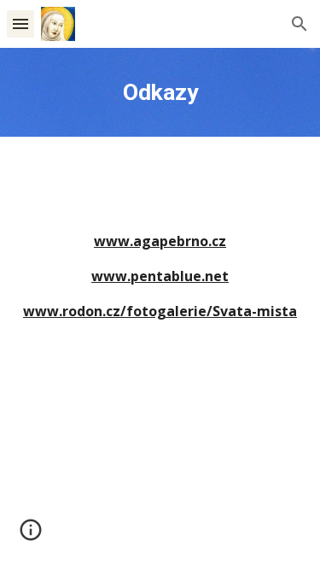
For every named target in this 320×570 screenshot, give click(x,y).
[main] (160, 92)
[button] (20, 23)
